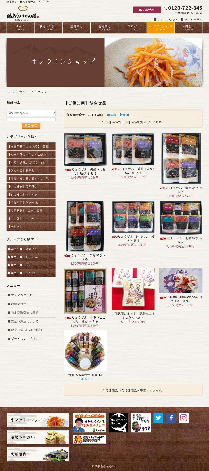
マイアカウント (167, 20)
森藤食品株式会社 (105, 466)
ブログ (132, 27)
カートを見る (193, 20)
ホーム (20, 27)
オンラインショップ (160, 27)
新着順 (124, 115)
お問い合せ (18, 304)
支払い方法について (25, 321)
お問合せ (147, 10)
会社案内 (104, 27)
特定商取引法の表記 (25, 312)
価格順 (111, 115)
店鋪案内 (76, 27)
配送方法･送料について (27, 330)
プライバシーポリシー (26, 339)
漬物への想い (48, 27)
